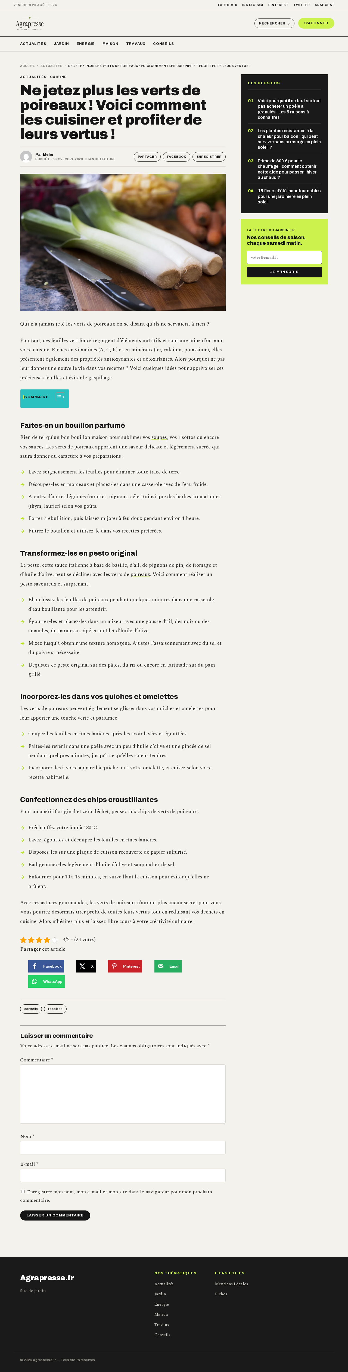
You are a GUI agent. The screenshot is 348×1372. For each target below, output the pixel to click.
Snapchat (324, 5)
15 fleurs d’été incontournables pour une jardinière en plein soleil (289, 196)
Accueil (27, 65)
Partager (147, 156)
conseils (31, 1009)
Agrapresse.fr (47, 1278)
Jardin (61, 44)
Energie (86, 44)
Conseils (163, 44)
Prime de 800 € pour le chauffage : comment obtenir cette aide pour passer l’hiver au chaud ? (287, 169)
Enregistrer (209, 156)
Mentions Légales (231, 1284)
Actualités (33, 44)
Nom (27, 1136)
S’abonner (316, 23)
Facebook (227, 5)
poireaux (140, 574)
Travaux (135, 44)
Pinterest (278, 5)
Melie (48, 155)
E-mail (29, 1164)
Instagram (252, 5)
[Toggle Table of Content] (57, 396)
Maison (110, 44)
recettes (55, 1009)
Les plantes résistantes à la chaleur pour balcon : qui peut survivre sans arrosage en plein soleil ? (289, 139)
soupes (159, 437)
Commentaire (36, 1060)
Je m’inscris (284, 272)
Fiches (221, 1294)
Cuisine (58, 77)
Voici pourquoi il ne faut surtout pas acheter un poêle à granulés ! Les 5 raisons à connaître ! (289, 109)
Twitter (301, 5)
